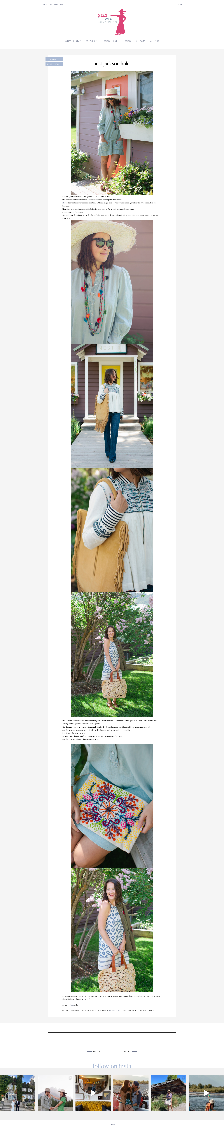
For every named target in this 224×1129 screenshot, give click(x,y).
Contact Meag (47, 4)
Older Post (97, 1051)
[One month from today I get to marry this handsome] (131, 1093)
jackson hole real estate (134, 41)
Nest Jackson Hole (114, 1010)
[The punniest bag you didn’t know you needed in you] (168, 1093)
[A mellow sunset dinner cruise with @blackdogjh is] (206, 1093)
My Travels (154, 41)
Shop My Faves (58, 4)
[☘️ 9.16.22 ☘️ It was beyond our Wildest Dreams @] (17, 1093)
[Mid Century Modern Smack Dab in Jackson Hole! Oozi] (93, 1093)
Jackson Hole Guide (111, 41)
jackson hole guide (54, 64)
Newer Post (127, 1051)
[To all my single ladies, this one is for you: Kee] (55, 1093)
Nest (64, 203)
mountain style (92, 41)
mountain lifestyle (73, 41)
